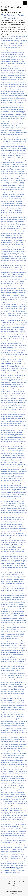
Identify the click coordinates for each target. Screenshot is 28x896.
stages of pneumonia (12, 707)
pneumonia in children (11, 491)
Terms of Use (15, 883)
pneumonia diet (15, 467)
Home (4, 881)
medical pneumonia (20, 414)
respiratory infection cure (11, 595)
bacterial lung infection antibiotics (9, 81)
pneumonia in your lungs (12, 503)
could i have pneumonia (18, 207)
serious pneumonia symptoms (13, 625)
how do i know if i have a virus (17, 279)
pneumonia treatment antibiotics (8, 547)
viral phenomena (19, 767)
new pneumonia (12, 427)
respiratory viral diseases (12, 615)
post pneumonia (22, 558)
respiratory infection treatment (8, 604)
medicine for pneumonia (7, 416)
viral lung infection (19, 764)
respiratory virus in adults (7, 617)
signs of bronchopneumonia (12, 663)
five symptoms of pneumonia (14, 253)
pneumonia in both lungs (7, 489)
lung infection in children (12, 370)
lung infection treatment (13, 393)
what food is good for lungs (14, 826)
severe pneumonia (15, 629)
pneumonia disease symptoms (12, 469)
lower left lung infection (17, 345)
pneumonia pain (8, 514)
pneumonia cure (9, 466)
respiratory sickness (8, 608)
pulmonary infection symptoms (12, 565)
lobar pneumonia (12, 341)
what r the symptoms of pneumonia (12, 861)
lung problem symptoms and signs (15, 400)
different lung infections (11, 212)
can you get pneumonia (11, 152)
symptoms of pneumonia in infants (13, 728)
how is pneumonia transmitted (19, 292)
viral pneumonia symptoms (20, 771)
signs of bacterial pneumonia (8, 661)
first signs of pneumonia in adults (15, 247)
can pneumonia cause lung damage (9, 141)
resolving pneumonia (6, 581)
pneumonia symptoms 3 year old (9, 533)
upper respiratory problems (16, 760)
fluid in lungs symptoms (17, 260)
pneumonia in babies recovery (8, 487)
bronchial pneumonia (21, 114)
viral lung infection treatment (8, 767)
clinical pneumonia (20, 185)
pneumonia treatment (18, 546)
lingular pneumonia (11, 338)
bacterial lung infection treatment (18, 82)
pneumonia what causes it (19, 553)
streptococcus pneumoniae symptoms (10, 712)
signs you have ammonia (19, 696)
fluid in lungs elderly (19, 254)
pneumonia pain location (18, 514)
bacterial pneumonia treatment (12, 91)
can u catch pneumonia (15, 144)
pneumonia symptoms (16, 531)
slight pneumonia (15, 705)
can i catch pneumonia (12, 132)
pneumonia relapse (22, 522)
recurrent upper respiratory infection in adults (15, 577)
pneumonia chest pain (13, 457)
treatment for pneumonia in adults (9, 743)
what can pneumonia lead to (17, 801)
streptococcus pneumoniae (16, 711)
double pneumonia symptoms (17, 221)
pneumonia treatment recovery (8, 551)
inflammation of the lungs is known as (15, 322)
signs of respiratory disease (12, 682)
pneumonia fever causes (19, 475)
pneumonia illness (16, 482)
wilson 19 (17, 872)
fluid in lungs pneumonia (20, 256)
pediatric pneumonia (12, 434)
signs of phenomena (13, 670)
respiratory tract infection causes (9, 611)
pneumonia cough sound (7, 462)
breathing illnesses (5, 111)
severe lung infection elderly (12, 627)
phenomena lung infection (15, 439)
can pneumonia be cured (13, 136)
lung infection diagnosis (14, 366)
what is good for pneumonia (18, 838)
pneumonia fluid (10, 478)
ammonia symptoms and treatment (9, 65)
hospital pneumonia (12, 278)
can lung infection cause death (13, 134)
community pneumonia (16, 201)
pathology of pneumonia (7, 432)
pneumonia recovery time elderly (9, 522)
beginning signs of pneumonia (8, 98)
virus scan (8, 778)
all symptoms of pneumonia (13, 50)
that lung (10, 737)
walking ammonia (15, 778)
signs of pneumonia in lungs (17, 679)
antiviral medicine (21, 70)
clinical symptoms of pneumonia (8, 187)
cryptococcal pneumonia (7, 208)
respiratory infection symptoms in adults (15, 602)
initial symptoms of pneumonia (8, 325)
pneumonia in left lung (20, 494)
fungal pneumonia (13, 267)
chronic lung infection (13, 176)
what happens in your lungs (13, 829)
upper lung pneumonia (19, 750)
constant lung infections (12, 205)
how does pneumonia (12, 288)
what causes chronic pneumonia (19, 806)
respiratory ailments (10, 583)
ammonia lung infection (13, 57)
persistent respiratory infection (14, 437)
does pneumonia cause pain (19, 217)
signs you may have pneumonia (14, 700)
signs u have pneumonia (7, 696)
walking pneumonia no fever (8, 783)
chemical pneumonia (11, 169)
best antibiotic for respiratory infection (17, 100)
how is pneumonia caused (17, 290)
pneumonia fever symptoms (7, 476)
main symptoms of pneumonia (14, 412)
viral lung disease (10, 764)
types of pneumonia (11, 744)
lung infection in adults (13, 368)
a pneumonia (18, 38)
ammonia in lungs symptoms (11, 54)
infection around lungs (15, 311)
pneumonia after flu (9, 446)
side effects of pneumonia (12, 636)
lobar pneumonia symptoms (11, 343)
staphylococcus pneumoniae (18, 709)
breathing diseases (18, 109)
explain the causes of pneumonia (16, 242)
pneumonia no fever (11, 512)
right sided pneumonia (6, 622)
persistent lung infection (12, 435)
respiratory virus (22, 615)
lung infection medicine (12, 375)
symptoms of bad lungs (11, 718)
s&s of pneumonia (16, 622)
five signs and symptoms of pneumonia (10, 251)
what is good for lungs (6, 838)
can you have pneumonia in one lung (15, 155)
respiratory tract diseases (7, 609)
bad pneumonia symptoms (15, 97)
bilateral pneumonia (6, 107)
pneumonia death (18, 466)
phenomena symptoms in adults (13, 443)
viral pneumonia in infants (13, 769)
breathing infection (15, 111)
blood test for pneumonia (7, 109)
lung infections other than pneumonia (12, 396)
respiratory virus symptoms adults (9, 618)
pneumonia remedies (6, 524)
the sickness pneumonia (18, 737)
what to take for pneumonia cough (15, 865)
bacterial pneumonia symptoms (8, 89)
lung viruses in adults (20, 405)
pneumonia (17, 444)
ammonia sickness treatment (18, 63)
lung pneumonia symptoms (16, 398)
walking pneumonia (17, 780)
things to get (14, 739)
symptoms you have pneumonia (19, 735)
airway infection (11, 49)
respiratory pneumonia (11, 606)
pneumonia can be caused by (13, 450)
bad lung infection (22, 95)
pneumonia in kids (10, 494)
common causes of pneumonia (8, 189)
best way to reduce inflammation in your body (12, 105)
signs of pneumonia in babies (18, 673)
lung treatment (9, 404)
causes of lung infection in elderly (12, 160)
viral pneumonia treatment (7, 773)
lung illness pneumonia (6, 357)
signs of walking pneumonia (13, 691)
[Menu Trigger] (25, 3)
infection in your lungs (9, 315)
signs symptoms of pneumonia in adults (16, 695)
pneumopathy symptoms (12, 556)
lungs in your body (16, 407)
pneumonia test (8, 544)
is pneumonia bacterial (18, 331)
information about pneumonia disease (17, 324)
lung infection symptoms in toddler (14, 391)
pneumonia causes (19, 451)
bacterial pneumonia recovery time (14, 88)
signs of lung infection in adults (13, 668)
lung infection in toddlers (11, 373)
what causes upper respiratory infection (10, 822)
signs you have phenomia (7, 698)
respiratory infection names (16, 599)
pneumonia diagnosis (6, 467)
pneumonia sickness (17, 524)
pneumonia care (10, 451)
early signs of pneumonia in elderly (12, 231)
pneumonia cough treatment (13, 464)
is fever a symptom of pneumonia (15, 327)
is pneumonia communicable (18, 333)
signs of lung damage (12, 666)
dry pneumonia (19, 223)
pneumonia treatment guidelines (18, 549)
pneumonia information (16, 506)
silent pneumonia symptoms (13, 702)
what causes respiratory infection (19, 821)
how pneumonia (5, 294)
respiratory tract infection (19, 609)
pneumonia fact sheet (14, 473)
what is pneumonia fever (17, 847)
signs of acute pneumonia (19, 659)
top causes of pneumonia (19, 741)
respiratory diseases (21, 585)
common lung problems (11, 191)
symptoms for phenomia (12, 716)
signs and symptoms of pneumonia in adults (11, 645)
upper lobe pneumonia (16, 748)
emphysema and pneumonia (15, 240)
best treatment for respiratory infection (16, 104)
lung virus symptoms (10, 405)
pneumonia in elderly (15, 492)
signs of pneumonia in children (8, 675)
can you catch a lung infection (14, 148)
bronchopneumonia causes (12, 121)
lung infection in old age (9, 372)
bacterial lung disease (6, 79)
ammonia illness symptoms (11, 52)
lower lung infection (14, 347)
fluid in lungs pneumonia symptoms (9, 258)
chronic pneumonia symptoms (18, 180)
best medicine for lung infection (8, 102)
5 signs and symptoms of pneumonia (12, 36)
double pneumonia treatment (8, 223)
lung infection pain (11, 379)
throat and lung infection (7, 741)
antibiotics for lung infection (7, 68)
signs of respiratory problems (12, 686)
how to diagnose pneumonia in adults (15, 297)
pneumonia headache (6, 480)
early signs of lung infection (7, 226)
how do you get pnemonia (10, 285)
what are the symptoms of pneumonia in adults (12, 796)
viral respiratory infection (20, 773)
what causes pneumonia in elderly (14, 817)
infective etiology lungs (13, 320)
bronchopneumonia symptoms (12, 125)
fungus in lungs (18, 270)
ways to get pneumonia (6, 789)
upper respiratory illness (7, 753)
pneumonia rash (5, 519)
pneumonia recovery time (15, 521)
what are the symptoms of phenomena (16, 794)
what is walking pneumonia (13, 860)
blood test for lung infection (17, 107)
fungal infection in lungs (10, 265)
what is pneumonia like (18, 849)
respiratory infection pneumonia (8, 601)
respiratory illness (10, 592)
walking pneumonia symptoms (11, 785)
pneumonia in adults (6, 485)
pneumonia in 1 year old (7, 483)
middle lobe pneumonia (16, 418)
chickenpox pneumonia (12, 175)
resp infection (15, 581)
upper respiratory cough (6, 751)
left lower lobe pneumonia (18, 334)
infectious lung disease (15, 317)
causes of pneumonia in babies (8, 164)
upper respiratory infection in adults (13, 755)
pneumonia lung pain (6, 508)
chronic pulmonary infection (7, 182)
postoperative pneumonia (20, 560)
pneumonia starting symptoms (17, 530)
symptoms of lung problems (11, 721)
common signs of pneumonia (14, 198)
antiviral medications (12, 70)
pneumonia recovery (14, 519)
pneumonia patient (5, 515)
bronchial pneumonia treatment (8, 120)
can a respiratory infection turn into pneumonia (14, 128)
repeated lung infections (18, 579)
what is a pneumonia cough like (12, 835)
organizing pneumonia (18, 430)
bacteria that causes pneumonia (17, 77)
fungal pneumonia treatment (7, 270)
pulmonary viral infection (19, 569)
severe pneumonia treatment (8, 632)
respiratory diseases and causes (9, 586)
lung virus (16, 404)
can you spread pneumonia (18, 157)
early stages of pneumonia (12, 235)
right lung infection (21, 620)
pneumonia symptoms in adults (8, 538)
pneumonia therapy (17, 544)
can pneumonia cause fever (19, 139)
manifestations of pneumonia (8, 414)
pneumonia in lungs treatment (8, 496)
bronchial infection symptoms (8, 114)
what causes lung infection (7, 812)
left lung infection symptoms (14, 336)
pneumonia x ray (15, 554)
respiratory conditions (11, 585)
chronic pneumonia (15, 178)
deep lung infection (17, 208)
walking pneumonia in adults (17, 782)
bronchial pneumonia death (7, 116)
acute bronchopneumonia (13, 42)
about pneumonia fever (16, 40)
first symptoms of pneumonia (18, 249)
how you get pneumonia (7, 308)
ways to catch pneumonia (18, 787)
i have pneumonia (5, 309)
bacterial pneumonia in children (8, 86)
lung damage (21, 354)
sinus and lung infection (19, 703)
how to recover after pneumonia (14, 301)
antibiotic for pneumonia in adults (19, 66)
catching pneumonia (6, 159)
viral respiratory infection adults (8, 774)
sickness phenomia (10, 634)
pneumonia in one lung (10, 499)
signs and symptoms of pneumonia (15, 643)
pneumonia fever (9, 475)
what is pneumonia (19, 840)
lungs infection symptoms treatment (17, 409)
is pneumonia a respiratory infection (15, 329)
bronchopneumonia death (7, 123)
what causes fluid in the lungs (8, 808)
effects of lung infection (16, 239)
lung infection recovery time (16, 382)
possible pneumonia (13, 558)
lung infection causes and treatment (13, 361)
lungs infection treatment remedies (9, 411)
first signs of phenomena (10, 246)
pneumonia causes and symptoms (9, 453)
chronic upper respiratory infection (14, 183)
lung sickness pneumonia (12, 402)
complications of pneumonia (8, 203)
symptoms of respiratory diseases (13, 732)
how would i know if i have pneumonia (17, 306)
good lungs (9, 274)
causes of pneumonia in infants (14, 166)
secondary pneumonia (13, 624)
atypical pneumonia (16, 73)
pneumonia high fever (17, 480)
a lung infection (10, 38)
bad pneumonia (5, 97)
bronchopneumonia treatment (8, 127)
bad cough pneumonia (11, 95)
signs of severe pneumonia (19, 688)
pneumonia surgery (5, 531)
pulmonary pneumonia (15, 567)
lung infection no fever (10, 377)
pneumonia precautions (16, 515)
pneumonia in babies (16, 485)
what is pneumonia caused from (14, 845)
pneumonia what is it (6, 554)
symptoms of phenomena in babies (15, 723)
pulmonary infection (10, 563)
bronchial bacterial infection (20, 113)
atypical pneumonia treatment (19, 75)
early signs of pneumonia (13, 228)
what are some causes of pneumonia (14, 790)
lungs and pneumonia (6, 407)
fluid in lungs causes (9, 254)
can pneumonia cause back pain (14, 137)
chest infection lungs (6, 173)
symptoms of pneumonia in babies (9, 725)
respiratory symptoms (18, 608)
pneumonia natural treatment (14, 510)
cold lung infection (21, 187)
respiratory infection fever (12, 597)
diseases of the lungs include (8, 215)
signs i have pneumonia (12, 657)
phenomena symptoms (6, 441)
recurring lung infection (6, 579)
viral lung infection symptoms (19, 766)
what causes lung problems (16, 814)
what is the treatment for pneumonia (15, 856)
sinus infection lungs (6, 705)
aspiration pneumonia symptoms (9, 72)
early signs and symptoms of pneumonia (16, 224)
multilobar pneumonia (12, 425)
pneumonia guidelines (19, 478)
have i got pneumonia (18, 274)
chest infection (9, 171)
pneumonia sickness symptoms (8, 526)
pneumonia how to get (6, 482)
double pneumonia (16, 219)
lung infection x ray (14, 395)
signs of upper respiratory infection (9, 689)
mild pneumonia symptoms (14, 420)
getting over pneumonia (16, 272)
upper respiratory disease (19, 751)
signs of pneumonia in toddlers (8, 680)
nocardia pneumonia (11, 428)
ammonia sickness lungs (14, 61)
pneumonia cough (17, 460)
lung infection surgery (15, 384)
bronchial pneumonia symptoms (15, 118)
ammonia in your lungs (14, 56)
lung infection (16, 357)
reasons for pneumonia (6, 570)
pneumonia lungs (16, 508)
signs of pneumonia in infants (12, 677)
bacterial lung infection (17, 79)
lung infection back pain (11, 359)
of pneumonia (20, 428)
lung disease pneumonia (19, 356)
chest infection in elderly (19, 171)
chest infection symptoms (17, 173)
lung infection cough (17, 363)
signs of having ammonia (13, 664)
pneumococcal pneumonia (7, 444)
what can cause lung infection (12, 799)
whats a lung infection (16, 869)
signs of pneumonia (16, 672)
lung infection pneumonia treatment (15, 380)
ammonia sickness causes (12, 59)
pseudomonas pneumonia (7, 561)
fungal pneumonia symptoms (18, 269)
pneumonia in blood (21, 487)
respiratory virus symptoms (20, 617)
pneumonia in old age (11, 498)
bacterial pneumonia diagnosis (18, 84)
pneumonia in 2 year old (19, 483)
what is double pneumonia (18, 837)
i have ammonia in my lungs (20, 308)
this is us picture (21, 739)
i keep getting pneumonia (16, 309)
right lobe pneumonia (11, 620)
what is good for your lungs (7, 840)
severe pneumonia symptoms (18, 631)
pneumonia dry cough (15, 471)
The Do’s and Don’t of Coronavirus (12, 17)
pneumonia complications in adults (12, 459)
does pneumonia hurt (6, 219)
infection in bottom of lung (13, 313)
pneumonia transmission (7, 546)
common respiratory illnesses (8, 194)
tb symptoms (4, 737)
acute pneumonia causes (13, 43)
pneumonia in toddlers (9, 501)
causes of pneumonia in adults (15, 162)
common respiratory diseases (18, 192)
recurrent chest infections (14, 572)
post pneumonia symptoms (7, 560)
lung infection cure (18, 365)
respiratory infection (9, 593)
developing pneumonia (6, 210)
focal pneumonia (18, 262)
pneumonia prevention (6, 517)
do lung (17, 215)
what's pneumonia (15, 867)
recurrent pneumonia (11, 576)
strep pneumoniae (5, 711)
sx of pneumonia (11, 714)
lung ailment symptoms (11, 354)
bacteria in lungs (5, 77)
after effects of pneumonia (12, 47)
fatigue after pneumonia (6, 244)
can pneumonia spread (12, 143)
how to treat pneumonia (16, 302)
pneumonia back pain (11, 448)
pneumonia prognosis (17, 517)
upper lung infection (8, 750)
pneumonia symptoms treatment (12, 542)
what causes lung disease (20, 810)
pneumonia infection (15, 505)
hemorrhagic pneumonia (7, 276)
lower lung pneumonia (11, 350)
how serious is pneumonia (15, 294)
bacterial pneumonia (6, 84)
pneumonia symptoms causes (17, 537)
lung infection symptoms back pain (14, 388)
